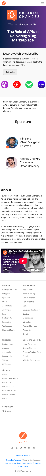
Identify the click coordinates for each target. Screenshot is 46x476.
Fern (4, 314)
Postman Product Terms (32, 352)
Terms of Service (29, 348)
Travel (25, 334)
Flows (4, 302)
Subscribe (10, 72)
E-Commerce (28, 318)
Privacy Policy (23, 466)
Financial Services (30, 326)
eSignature (27, 322)
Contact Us (6, 382)
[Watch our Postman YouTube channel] (25, 448)
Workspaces (7, 326)
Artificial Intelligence (30, 294)
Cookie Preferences (13, 460)
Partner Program (8, 386)
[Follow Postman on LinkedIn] (16, 448)
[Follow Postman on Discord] (34, 448)
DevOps (26, 314)
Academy (6, 348)
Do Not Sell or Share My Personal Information (23, 463)
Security (26, 356)
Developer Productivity (31, 310)
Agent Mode (7, 306)
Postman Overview (9, 290)
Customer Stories (9, 390)
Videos (5, 360)
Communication (29, 298)
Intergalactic (7, 356)
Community (6, 352)
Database (26, 306)
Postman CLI (7, 318)
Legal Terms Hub (29, 344)
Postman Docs (7, 344)
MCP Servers (7, 364)
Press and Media (8, 394)
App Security (28, 290)
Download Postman (23, 456)
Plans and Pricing (8, 330)
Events (5, 398)
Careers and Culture (10, 378)
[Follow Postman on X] (12, 448)
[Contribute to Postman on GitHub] (21, 448)
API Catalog (6, 310)
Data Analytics (28, 302)
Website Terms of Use (31, 360)
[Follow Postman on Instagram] (29, 448)
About (4, 374)
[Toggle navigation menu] (42, 3)
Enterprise (6, 294)
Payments (27, 330)
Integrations (6, 322)
